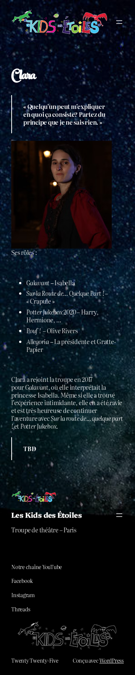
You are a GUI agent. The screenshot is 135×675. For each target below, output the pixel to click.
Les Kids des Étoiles (46, 515)
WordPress (111, 660)
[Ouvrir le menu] (119, 22)
